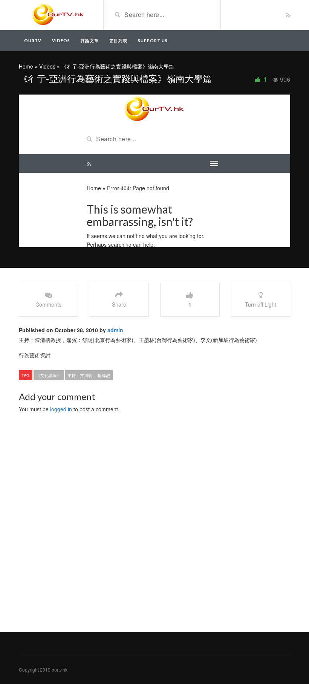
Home (26, 66)
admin (115, 330)
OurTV (32, 40)
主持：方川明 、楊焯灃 (88, 375)
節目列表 (118, 40)
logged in (61, 409)
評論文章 (90, 40)
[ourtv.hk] (58, 14)
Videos (61, 40)
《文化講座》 (48, 375)
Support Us (153, 40)
